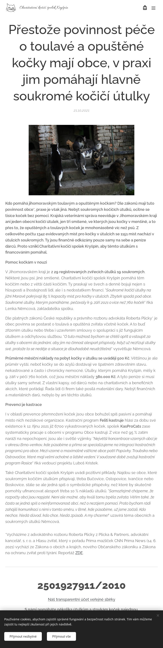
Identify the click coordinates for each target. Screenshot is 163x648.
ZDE (79, 553)
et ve (89, 599)
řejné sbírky (104, 599)
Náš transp (57, 599)
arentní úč (76, 599)
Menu (153, 8)
